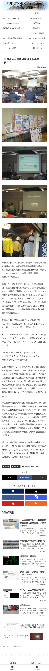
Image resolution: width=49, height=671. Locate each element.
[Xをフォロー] (36, 491)
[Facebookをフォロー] (13, 497)
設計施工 (17, 466)
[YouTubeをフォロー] (13, 503)
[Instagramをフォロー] (36, 497)
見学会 (7, 466)
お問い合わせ (36, 663)
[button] (39, 477)
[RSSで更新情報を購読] (36, 503)
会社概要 (12, 663)
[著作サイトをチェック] (13, 491)
